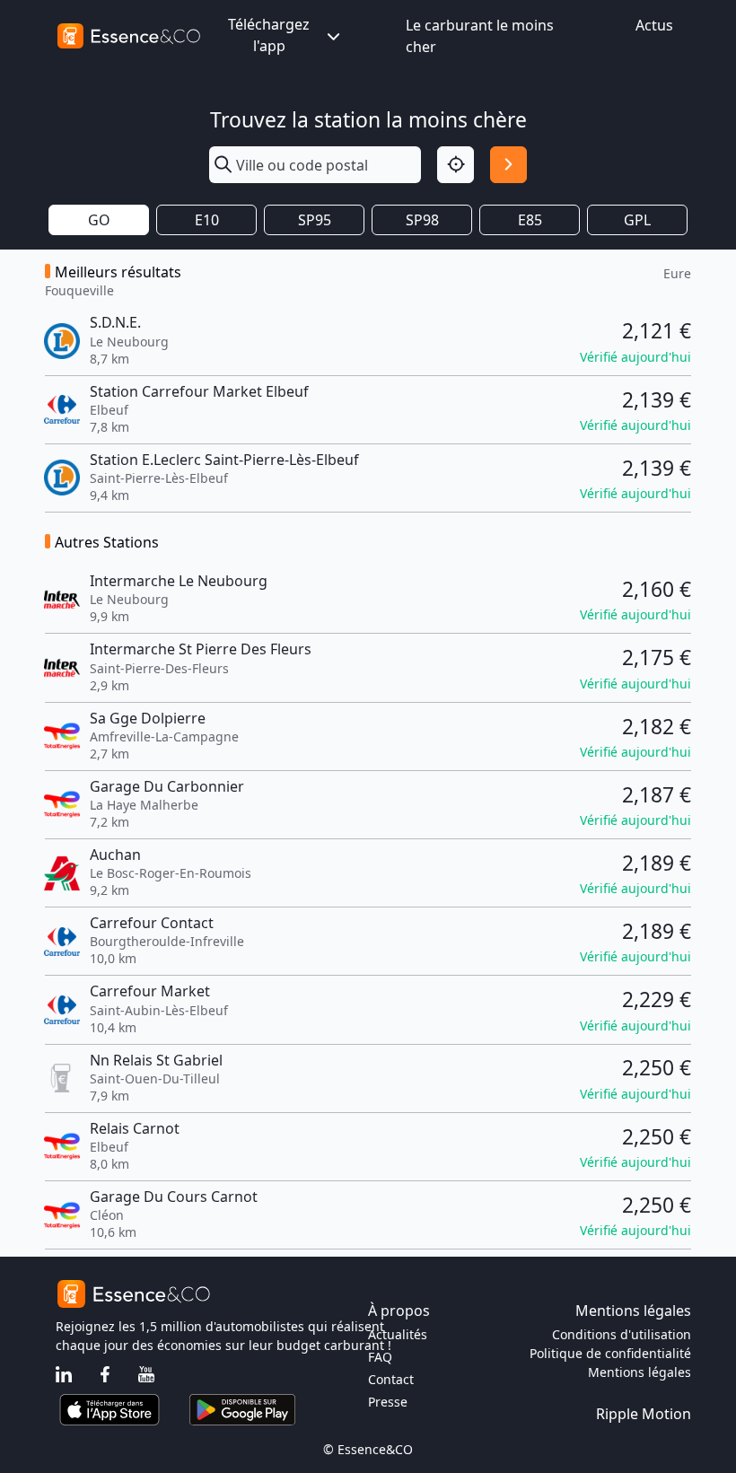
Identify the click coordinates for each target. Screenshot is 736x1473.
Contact (391, 1379)
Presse (387, 1401)
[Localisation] (455, 164)
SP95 (314, 220)
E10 (207, 220)
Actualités (397, 1334)
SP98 (422, 220)
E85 (530, 220)
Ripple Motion (643, 1414)
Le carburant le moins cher (480, 36)
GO (99, 220)
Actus (654, 25)
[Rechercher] (508, 164)
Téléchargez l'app (269, 35)
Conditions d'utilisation (621, 1334)
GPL (637, 220)
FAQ (380, 1356)
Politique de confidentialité (610, 1353)
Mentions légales (639, 1372)
